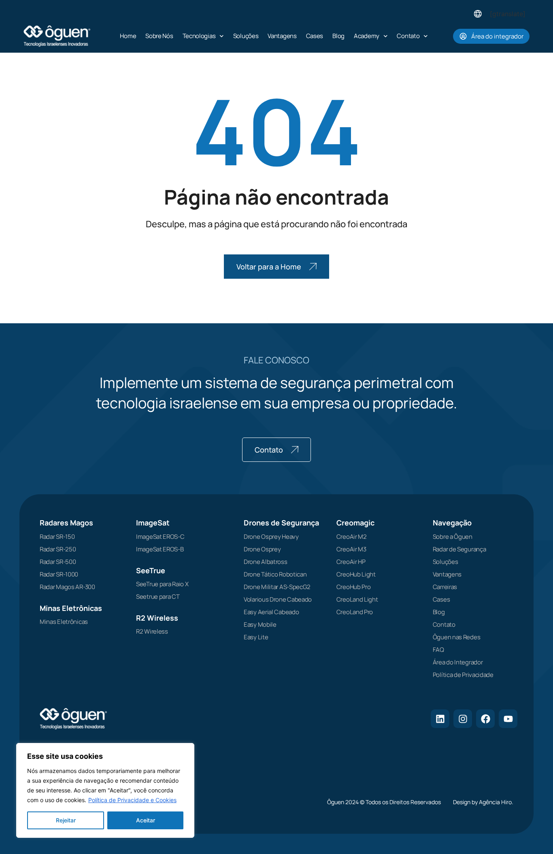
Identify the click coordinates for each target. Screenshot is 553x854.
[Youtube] (508, 718)
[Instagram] (462, 718)
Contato (408, 36)
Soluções (246, 36)
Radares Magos (66, 522)
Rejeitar (66, 820)
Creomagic (355, 522)
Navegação (452, 522)
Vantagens (282, 36)
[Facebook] (485, 718)
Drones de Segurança (281, 522)
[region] (105, 790)
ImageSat (153, 522)
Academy (366, 36)
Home (128, 36)
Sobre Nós (159, 36)
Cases (314, 36)
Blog (338, 36)
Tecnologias (199, 36)
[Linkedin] (440, 718)
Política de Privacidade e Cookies (132, 799)
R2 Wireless (157, 618)
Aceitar (145, 820)
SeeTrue (150, 570)
